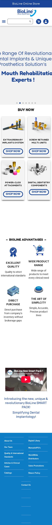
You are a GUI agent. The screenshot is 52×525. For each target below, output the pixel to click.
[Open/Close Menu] (3, 21)
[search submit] (31, 21)
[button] (17, 103)
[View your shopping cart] (38, 21)
